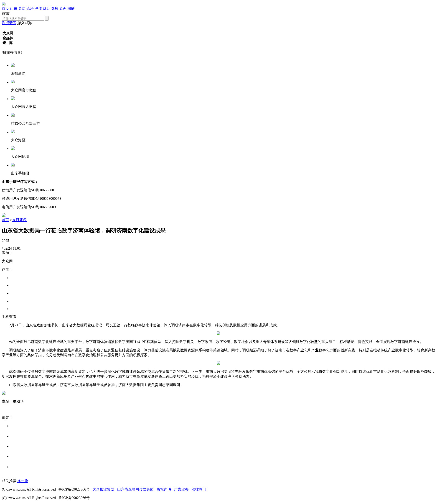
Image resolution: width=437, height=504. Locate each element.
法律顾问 (199, 489)
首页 (5, 8)
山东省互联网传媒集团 (135, 489)
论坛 (30, 8)
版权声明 (164, 489)
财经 (46, 8)
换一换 (22, 481)
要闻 (21, 8)
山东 (13, 8)
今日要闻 (19, 220)
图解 (71, 8)
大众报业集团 (103, 489)
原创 (62, 8)
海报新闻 (9, 23)
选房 (54, 8)
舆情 (38, 8)
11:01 (17, 248)
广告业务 (181, 489)
